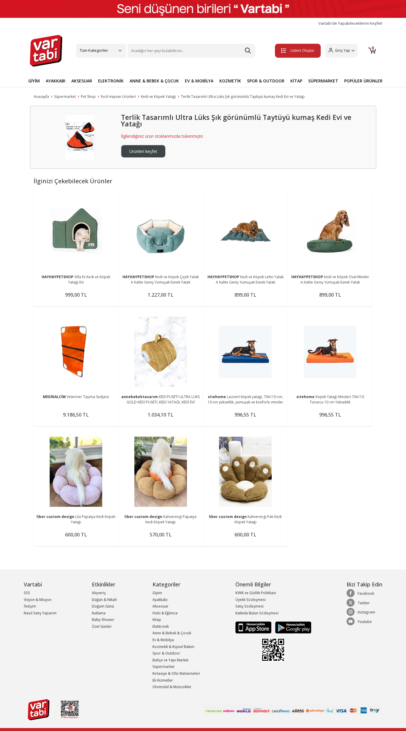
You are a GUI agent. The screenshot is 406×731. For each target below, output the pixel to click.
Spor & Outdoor (166, 653)
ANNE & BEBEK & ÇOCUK (154, 81)
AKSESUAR (81, 81)
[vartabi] (46, 50)
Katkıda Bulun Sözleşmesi (256, 613)
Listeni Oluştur (302, 50)
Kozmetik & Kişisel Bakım (173, 646)
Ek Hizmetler (162, 680)
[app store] (253, 627)
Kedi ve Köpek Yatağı (158, 96)
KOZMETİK (230, 81)
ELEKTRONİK (111, 81)
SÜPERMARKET (323, 81)
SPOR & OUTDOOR (265, 81)
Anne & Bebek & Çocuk (171, 632)
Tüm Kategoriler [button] (94, 50)
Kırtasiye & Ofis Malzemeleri (176, 673)
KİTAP (296, 81)
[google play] (291, 627)
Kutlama (99, 613)
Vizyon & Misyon (37, 599)
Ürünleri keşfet (143, 151)
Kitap (156, 619)
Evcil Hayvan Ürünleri (118, 96)
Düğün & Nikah (104, 599)
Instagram (366, 612)
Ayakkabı (160, 599)
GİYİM (34, 81)
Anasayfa (41, 96)
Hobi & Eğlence (165, 613)
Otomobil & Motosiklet (171, 686)
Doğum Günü (103, 606)
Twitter (364, 602)
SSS (27, 592)
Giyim (157, 592)
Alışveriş (99, 592)
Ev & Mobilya (163, 639)
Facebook (366, 593)
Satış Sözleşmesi (249, 606)
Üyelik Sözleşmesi (250, 599)
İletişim (30, 606)
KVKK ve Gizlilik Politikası (255, 592)
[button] (341, 51)
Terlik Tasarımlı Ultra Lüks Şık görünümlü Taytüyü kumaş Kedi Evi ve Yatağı (243, 96)
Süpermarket (65, 96)
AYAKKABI (55, 81)
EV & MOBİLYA (199, 81)
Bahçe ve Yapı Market (170, 660)
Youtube (365, 621)
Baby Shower (103, 619)
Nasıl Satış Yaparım (40, 613)
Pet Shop (88, 96)
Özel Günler (102, 626)
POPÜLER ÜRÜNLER (363, 81)
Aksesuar (160, 606)
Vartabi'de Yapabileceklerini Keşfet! (350, 23)
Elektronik (160, 626)
